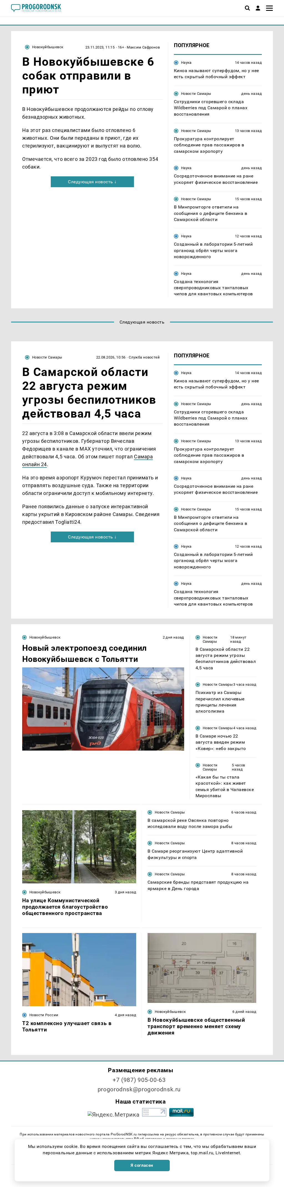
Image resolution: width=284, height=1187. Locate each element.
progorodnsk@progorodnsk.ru (139, 1089)
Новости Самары (196, 93)
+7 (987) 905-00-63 (139, 1080)
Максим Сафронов (143, 47)
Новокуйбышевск (47, 47)
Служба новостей (144, 357)
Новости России (43, 1015)
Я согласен (142, 1165)
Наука (186, 62)
